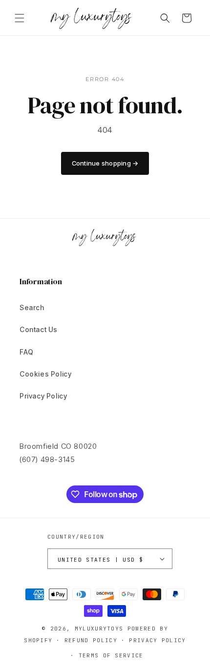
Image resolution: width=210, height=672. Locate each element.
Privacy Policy (43, 396)
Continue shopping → (105, 163)
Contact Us (39, 329)
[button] (19, 18)
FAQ (27, 352)
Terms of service (111, 655)
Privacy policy (157, 640)
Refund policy (90, 640)
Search (32, 307)
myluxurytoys (99, 628)
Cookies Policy (45, 374)
